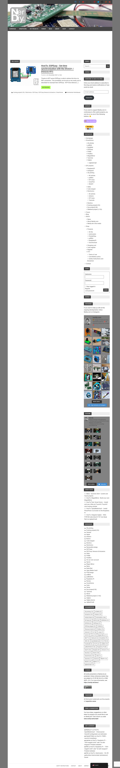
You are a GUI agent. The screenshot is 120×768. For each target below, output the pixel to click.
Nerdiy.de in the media (94, 223)
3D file (91, 232)
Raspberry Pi (90, 579)
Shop (64, 29)
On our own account (92, 560)
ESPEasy (90, 149)
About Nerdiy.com (92, 221)
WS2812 (88, 661)
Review (88, 581)
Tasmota (90, 158)
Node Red (89, 568)
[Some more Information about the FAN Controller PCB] (106, 377)
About (57, 29)
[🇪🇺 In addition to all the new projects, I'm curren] (97, 368)
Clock (96, 658)
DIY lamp (92, 180)
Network (95, 638)
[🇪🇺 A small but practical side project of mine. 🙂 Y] (106, 368)
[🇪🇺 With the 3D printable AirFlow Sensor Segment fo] (88, 395)
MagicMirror (91, 156)
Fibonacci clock (90, 629)
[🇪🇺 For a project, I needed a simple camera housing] (97, 341)
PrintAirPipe (92, 236)
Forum (43, 29)
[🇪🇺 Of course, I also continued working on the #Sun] (106, 341)
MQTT (87, 638)
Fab (61, 75)
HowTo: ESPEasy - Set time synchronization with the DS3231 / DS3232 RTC (57, 69)
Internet (88, 632)
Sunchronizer (93, 242)
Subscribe (89, 98)
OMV (87, 641)
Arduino (91, 196)
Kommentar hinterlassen (73, 92)
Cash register (91, 247)
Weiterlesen (45, 87)
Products (90, 229)
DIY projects (34, 29)
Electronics (29, 92)
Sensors (105, 650)
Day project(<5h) (92, 207)
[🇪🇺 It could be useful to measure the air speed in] (97, 386)
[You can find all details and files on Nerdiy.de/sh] (106, 395)
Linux (93, 635)
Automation (101, 617)
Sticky (88, 587)
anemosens (92, 234)
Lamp (100, 632)
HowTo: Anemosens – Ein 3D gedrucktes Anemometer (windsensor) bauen (96, 755)
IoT (94, 632)
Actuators (89, 614)
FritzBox (90, 154)
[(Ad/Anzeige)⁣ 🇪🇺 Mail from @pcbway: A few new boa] (88, 386)
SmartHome (23, 29)
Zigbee (89, 160)
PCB (106, 641)
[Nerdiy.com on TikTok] (87, 2)
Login (106, 290)
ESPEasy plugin (90, 626)
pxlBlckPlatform (90, 647)
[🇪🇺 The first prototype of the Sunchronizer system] (106, 386)
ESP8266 (105, 620)
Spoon (88, 562)
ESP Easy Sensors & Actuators (47, 92)
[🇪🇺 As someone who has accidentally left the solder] (97, 332)
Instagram (90, 170)
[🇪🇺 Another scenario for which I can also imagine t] (88, 377)
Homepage (12, 29)
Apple (88, 534)
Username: (88, 274)
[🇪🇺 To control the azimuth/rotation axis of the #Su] (106, 332)
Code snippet (91, 189)
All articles (90, 143)
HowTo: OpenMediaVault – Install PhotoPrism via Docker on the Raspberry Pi (96, 511)
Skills (89, 187)
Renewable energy (92, 547)
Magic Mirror (90, 564)
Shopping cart (91, 245)
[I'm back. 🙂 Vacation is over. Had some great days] (106, 359)
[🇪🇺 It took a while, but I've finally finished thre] (97, 359)
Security (88, 652)
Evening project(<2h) (19, 92)
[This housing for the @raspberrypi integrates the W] (106, 350)
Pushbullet (88, 644)
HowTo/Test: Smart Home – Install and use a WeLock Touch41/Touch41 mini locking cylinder (96, 504)
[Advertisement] (60, 44)
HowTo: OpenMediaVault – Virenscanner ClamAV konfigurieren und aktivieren (95, 732)
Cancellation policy (95, 256)
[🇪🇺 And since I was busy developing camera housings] (88, 341)
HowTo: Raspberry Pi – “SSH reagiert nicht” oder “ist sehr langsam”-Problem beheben (95, 742)
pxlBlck (89, 145)
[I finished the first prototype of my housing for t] (88, 359)
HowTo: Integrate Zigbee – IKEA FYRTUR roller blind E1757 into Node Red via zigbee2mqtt (95, 517)
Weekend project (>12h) (94, 209)
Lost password (89, 291)
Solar (88, 585)
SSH (98, 655)
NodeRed (90, 147)
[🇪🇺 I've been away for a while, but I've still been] (97, 350)
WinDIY (91, 184)
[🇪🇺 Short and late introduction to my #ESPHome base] (97, 395)
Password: (88, 280)
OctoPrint (92, 182)
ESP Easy (35, 92)
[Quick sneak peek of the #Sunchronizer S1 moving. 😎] (97, 377)
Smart (96, 652)
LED (87, 635)
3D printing (90, 173)
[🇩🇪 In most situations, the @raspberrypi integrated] (88, 350)
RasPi (88, 650)
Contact (72, 29)
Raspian (96, 650)
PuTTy (97, 644)
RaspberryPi (91, 168)
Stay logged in (91, 286)
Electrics (90, 203)
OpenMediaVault (96, 641)
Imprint (86, 766)
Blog (50, 29)
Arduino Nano (89, 617)
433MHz (98, 611)
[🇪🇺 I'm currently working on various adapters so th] (88, 368)
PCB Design (90, 572)
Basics (88, 539)
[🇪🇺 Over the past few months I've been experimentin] (88, 332)
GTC (88, 252)
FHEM (89, 151)
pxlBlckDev (89, 577)
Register (89, 249)
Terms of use (93, 254)
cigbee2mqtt (93, 163)
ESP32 (96, 620)
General (88, 532)
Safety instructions (62, 766)
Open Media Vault (91, 570)
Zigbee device (90, 600)
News (89, 219)
